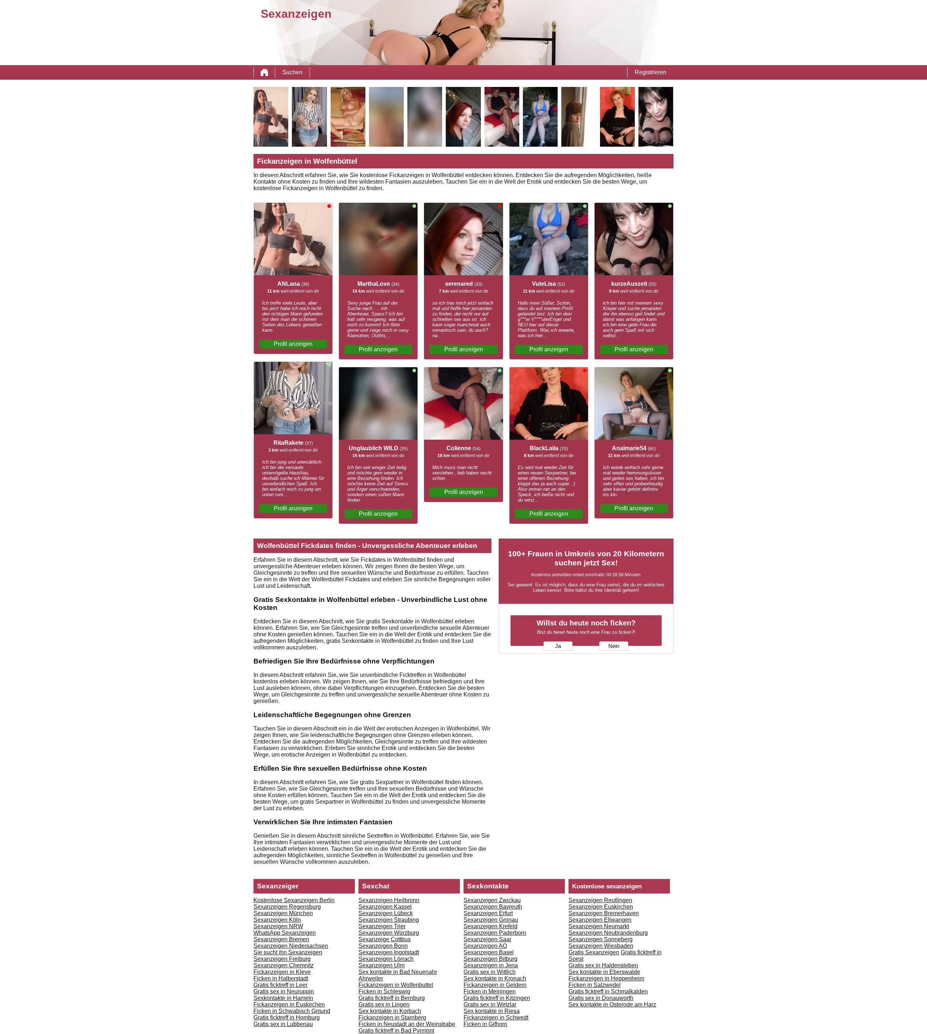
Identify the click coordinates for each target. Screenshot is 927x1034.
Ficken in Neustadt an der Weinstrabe (406, 1024)
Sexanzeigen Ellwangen (600, 920)
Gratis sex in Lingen (384, 1004)
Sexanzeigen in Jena (491, 965)
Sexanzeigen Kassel (385, 907)
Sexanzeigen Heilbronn (388, 900)
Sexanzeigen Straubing (388, 920)
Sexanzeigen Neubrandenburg (608, 933)
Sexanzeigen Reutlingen (600, 900)
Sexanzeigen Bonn (383, 946)
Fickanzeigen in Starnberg (392, 1017)
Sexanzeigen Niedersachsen (290, 946)
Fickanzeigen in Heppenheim (606, 978)
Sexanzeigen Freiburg (282, 959)
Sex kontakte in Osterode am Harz (612, 1004)
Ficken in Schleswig (384, 991)
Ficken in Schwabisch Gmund (291, 1011)
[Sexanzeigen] (264, 72)
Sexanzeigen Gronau (491, 920)
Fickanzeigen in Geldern (495, 985)
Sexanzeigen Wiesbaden (601, 946)
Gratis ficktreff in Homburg (286, 1017)
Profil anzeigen (293, 344)
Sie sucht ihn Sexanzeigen (287, 952)
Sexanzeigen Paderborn (495, 933)
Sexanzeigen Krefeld (490, 926)
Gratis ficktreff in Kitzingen (497, 998)
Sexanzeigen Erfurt (488, 913)
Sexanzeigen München (283, 913)
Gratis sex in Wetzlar (490, 1004)
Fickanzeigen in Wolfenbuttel (395, 985)
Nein (613, 646)
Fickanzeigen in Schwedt (496, 1017)
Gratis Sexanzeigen (594, 952)
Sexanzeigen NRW (278, 926)
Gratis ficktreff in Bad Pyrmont (396, 1030)
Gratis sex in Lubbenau (283, 1024)
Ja (558, 646)
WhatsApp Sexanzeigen (284, 933)
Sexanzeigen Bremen (281, 939)
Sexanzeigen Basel (489, 952)
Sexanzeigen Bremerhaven (604, 913)
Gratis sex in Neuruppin (283, 991)
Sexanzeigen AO (485, 946)
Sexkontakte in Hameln (283, 998)
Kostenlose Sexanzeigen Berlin (294, 900)
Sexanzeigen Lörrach (386, 959)
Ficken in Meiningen (490, 991)
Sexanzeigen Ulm (381, 965)
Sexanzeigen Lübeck (385, 913)
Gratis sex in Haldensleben (603, 965)
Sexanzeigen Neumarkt (599, 926)
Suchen (292, 72)
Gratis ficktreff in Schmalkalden (608, 991)
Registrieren (650, 72)
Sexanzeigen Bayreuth (493, 907)
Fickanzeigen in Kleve (282, 972)
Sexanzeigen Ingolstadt (388, 952)
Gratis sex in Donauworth (601, 998)
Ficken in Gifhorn (485, 1024)
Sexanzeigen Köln (277, 920)
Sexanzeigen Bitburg (490, 959)
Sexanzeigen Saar (487, 939)
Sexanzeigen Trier (382, 926)
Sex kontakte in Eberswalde (604, 972)
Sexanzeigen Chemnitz (283, 965)
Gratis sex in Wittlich (490, 972)
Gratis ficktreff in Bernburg (391, 998)
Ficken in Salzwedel (595, 985)
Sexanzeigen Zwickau (492, 900)
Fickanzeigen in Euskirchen (289, 1004)
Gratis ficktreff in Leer (280, 985)
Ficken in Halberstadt (280, 978)
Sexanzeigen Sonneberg (601, 939)
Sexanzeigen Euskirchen (601, 907)
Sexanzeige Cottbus (384, 939)
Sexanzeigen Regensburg (287, 907)
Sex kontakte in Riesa (492, 1011)
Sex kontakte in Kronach (495, 978)
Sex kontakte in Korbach (389, 1011)
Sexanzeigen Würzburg (388, 933)
